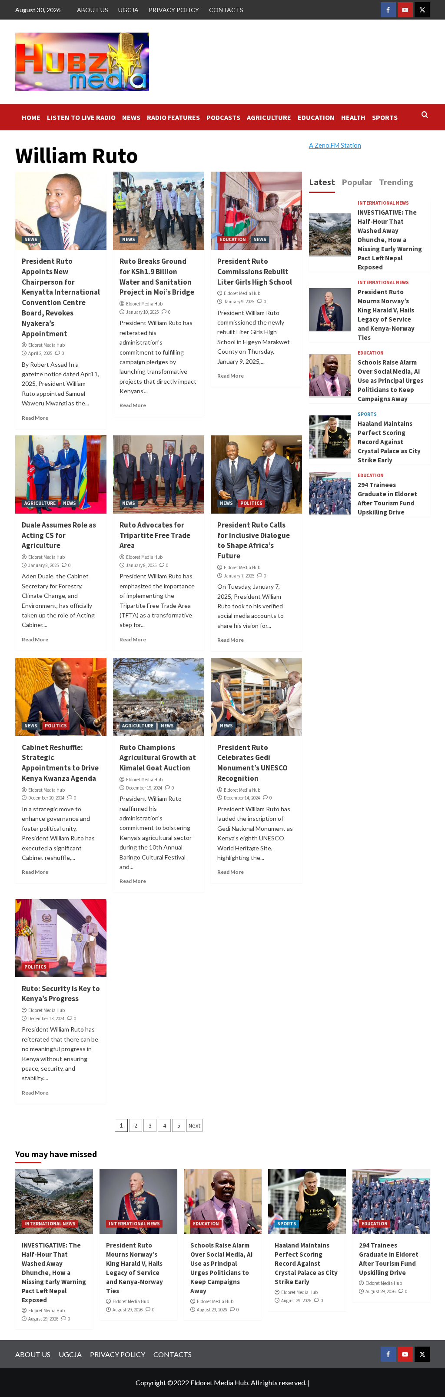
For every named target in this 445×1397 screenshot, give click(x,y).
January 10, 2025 (142, 312)
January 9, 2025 (239, 302)
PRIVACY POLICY (174, 9)
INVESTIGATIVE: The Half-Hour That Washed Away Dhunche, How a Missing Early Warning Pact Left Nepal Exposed (390, 239)
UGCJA (128, 9)
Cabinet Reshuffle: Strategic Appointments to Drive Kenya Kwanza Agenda (60, 763)
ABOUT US (92, 9)
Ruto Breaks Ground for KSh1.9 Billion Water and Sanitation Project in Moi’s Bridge (157, 276)
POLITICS (251, 503)
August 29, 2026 (43, 1319)
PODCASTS (223, 117)
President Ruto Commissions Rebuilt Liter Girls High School (254, 271)
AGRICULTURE (269, 117)
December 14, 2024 (242, 798)
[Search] (424, 115)
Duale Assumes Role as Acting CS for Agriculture (59, 535)
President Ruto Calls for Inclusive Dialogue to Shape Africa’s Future (253, 540)
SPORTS (385, 117)
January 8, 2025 (43, 565)
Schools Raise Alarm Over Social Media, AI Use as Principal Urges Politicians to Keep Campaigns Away (390, 380)
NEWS (131, 117)
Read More (35, 418)
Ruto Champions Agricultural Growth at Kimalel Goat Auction (158, 758)
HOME (31, 117)
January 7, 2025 (239, 576)
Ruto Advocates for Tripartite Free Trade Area (155, 535)
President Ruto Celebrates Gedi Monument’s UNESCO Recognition (252, 763)
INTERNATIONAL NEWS (383, 203)
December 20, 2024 (46, 798)
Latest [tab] (322, 181)
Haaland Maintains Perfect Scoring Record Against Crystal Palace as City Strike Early (389, 441)
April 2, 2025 (40, 353)
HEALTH (353, 117)
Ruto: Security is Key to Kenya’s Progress (61, 994)
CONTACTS (226, 9)
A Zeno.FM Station (335, 145)
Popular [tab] (357, 181)
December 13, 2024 (46, 1018)
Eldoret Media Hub (46, 345)
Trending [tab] (396, 181)
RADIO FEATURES (173, 117)
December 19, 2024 (144, 788)
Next (194, 1125)
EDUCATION (316, 117)
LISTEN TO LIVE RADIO (81, 117)
